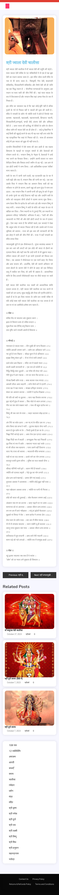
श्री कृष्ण (13, 808)
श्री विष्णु (13, 836)
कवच (11, 773)
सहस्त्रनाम (14, 853)
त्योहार (12, 785)
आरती (11, 762)
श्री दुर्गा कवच (10, 727)
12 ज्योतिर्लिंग (15, 751)
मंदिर (11, 802)
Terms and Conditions (44, 884)
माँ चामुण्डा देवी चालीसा (14, 630)
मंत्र (11, 796)
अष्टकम (12, 756)
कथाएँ (11, 768)
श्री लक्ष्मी (13, 830)
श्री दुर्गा (12, 819)
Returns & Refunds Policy (20, 884)
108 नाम (13, 745)
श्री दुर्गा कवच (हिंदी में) (14, 678)
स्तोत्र (12, 859)
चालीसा (12, 779)
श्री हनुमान (14, 847)
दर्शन (11, 790)
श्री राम (12, 824)
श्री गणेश (13, 813)
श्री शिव (12, 842)
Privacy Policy (38, 879)
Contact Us (23, 879)
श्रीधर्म (28, 634)
